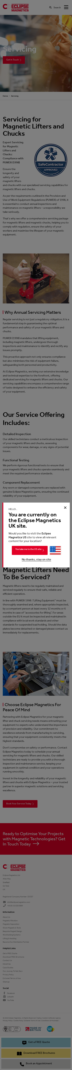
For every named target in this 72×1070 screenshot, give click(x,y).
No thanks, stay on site (36, 559)
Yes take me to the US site (28, 549)
